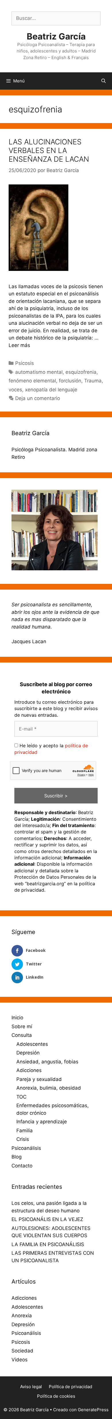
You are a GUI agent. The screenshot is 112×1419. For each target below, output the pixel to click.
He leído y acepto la (51, 749)
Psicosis (24, 363)
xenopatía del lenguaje (51, 390)
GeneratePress (93, 1409)
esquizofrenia (80, 372)
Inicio (17, 1017)
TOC (21, 1097)
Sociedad (22, 1351)
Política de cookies (56, 1396)
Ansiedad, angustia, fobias (47, 1062)
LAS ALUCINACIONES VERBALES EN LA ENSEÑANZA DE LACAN (49, 150)
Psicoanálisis (26, 1148)
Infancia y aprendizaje (41, 1121)
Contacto (21, 1166)
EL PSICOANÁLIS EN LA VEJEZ (47, 1219)
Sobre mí (21, 1026)
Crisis (22, 1139)
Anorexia (21, 1315)
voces (15, 390)
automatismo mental (39, 372)
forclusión (70, 381)
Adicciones (29, 1070)
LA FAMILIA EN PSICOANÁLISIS (47, 1244)
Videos (19, 1360)
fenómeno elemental (32, 381)
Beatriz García (56, 36)
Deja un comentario (37, 398)
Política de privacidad (70, 1386)
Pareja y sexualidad (39, 1079)
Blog (16, 1157)
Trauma (93, 381)
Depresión (28, 1053)
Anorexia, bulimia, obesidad (48, 1088)
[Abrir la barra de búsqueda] (103, 81)
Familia (24, 1130)
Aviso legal (31, 1386)
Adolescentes (32, 1044)
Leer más (19, 345)
